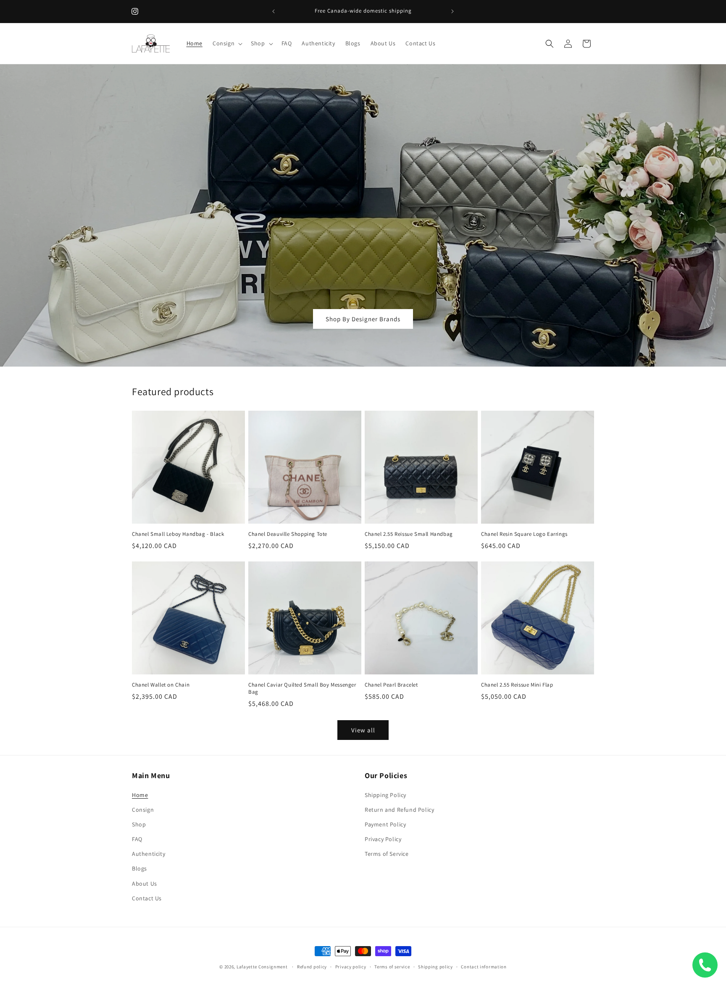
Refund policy (312, 967)
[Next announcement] (452, 11)
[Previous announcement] (273, 11)
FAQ (137, 839)
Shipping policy (435, 967)
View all (363, 730)
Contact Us (147, 898)
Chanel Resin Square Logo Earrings (524, 534)
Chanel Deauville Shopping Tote (287, 534)
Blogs (139, 868)
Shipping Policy (385, 795)
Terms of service (392, 967)
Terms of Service (387, 854)
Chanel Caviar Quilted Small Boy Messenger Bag (302, 688)
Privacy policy (350, 967)
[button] (227, 43)
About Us (144, 883)
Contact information (483, 967)
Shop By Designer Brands (363, 319)
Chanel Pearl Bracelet (391, 685)
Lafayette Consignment (262, 967)
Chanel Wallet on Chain (160, 685)
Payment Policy (385, 824)
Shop (139, 824)
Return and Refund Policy (399, 809)
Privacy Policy (383, 839)
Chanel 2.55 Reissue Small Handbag (409, 534)
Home (140, 795)
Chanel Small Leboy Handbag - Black (178, 534)
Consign (143, 809)
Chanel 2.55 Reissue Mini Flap (517, 685)
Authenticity (148, 854)
